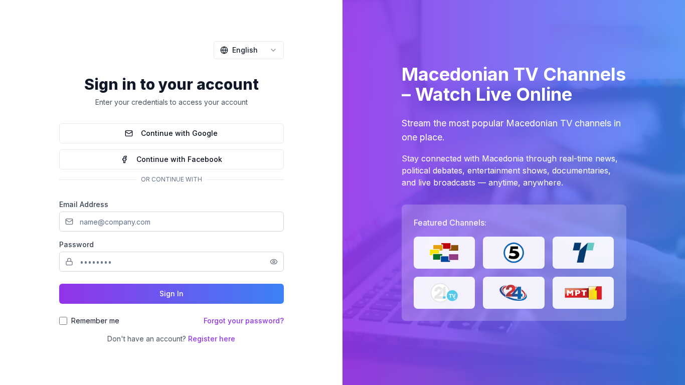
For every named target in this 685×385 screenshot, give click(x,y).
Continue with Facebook (179, 159)
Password (76, 244)
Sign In (171, 293)
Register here (211, 338)
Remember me (95, 320)
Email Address (83, 204)
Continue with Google (179, 133)
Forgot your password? (244, 320)
